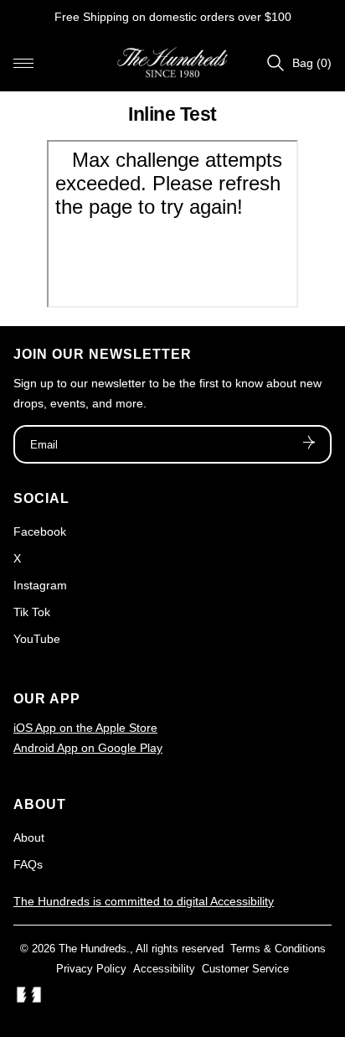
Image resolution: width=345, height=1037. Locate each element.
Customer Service (245, 968)
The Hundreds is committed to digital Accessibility (143, 901)
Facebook (39, 531)
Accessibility (164, 968)
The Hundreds (92, 948)
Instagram (40, 585)
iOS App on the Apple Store (85, 727)
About (28, 837)
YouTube (36, 639)
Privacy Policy (91, 968)
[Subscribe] (309, 444)
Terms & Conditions (278, 948)
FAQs (28, 864)
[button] (23, 62)
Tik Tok (31, 612)
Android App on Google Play (87, 747)
